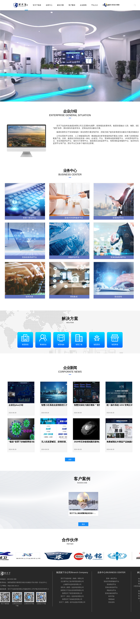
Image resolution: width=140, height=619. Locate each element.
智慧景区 (97, 344)
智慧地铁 (61, 344)
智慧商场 (115, 344)
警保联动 (43, 344)
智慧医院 (25, 344)
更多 (70, 459)
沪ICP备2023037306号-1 (40, 589)
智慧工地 (79, 344)
